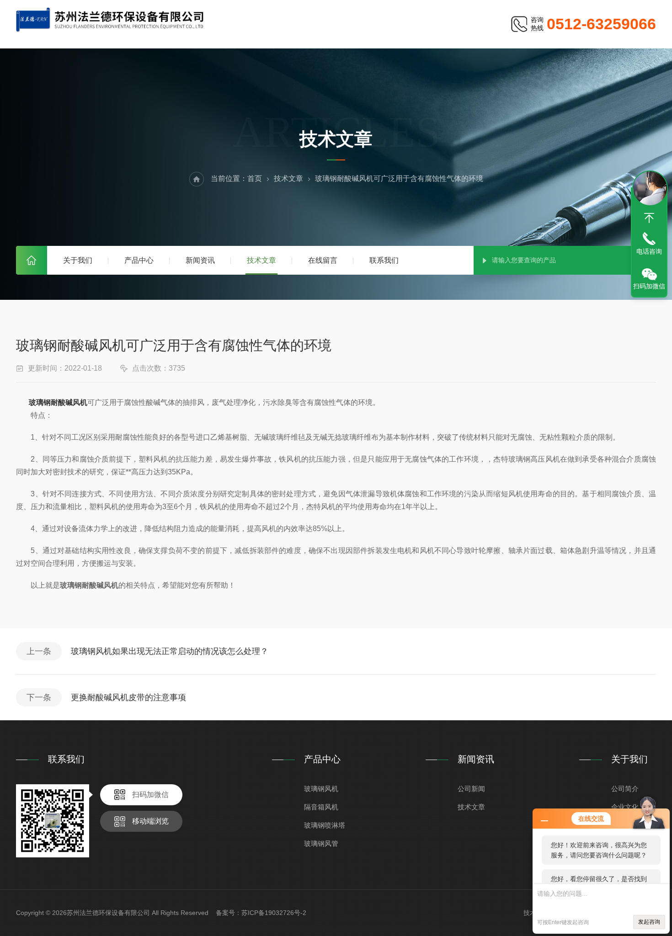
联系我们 (384, 260)
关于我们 (77, 260)
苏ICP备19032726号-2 (273, 912)
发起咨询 (649, 922)
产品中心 (139, 260)
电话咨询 (649, 251)
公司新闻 (471, 788)
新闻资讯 (200, 260)
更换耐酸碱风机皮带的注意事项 (128, 697)
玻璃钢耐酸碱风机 (58, 402)
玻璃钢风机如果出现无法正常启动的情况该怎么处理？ (169, 651)
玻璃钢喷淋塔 (324, 825)
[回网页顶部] (649, 218)
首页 (31, 260)
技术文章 (261, 260)
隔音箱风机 (321, 807)
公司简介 (625, 788)
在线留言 (322, 260)
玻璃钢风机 (321, 788)
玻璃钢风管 (321, 843)
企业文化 (625, 807)
